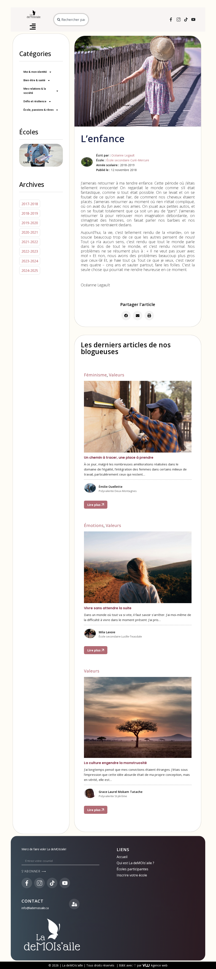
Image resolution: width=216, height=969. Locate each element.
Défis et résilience (34, 101)
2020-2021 (30, 232)
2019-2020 (30, 223)
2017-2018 (30, 204)
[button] (126, 315)
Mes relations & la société (34, 90)
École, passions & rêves (38, 109)
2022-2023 (30, 251)
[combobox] (71, 20)
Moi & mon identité (35, 71)
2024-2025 (30, 270)
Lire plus (94, 505)
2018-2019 (30, 213)
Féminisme (95, 375)
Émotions (94, 525)
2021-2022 (30, 242)
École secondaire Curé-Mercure (127, 160)
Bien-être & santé (34, 80)
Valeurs (116, 375)
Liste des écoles (34, 162)
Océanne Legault (123, 155)
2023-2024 (30, 261)
